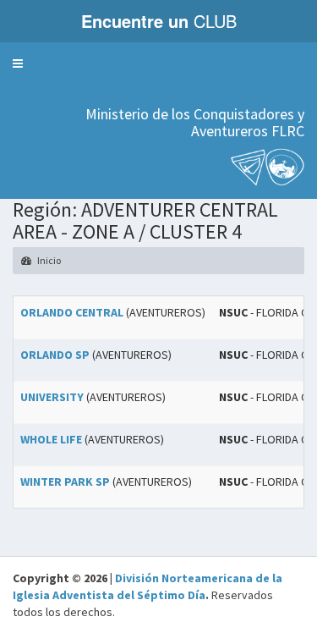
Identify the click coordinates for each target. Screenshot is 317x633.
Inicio (48, 260)
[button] (18, 63)
